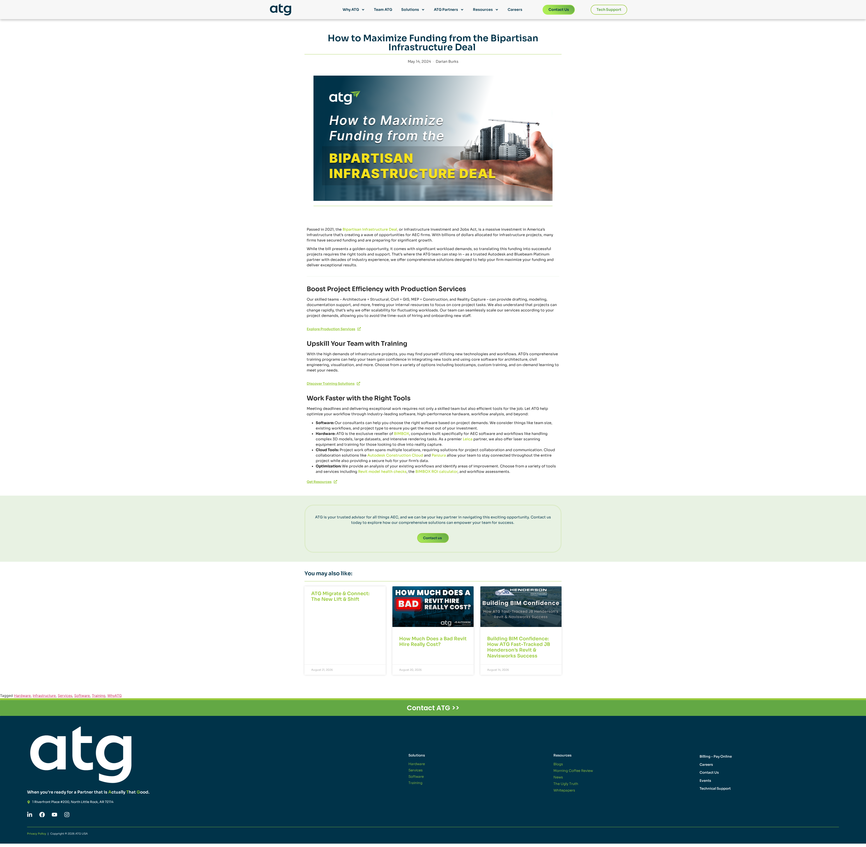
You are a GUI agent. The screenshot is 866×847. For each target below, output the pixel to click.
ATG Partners (446, 9)
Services (65, 695)
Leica (467, 439)
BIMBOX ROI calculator (436, 471)
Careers (515, 9)
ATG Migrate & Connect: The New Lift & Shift (340, 596)
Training (98, 695)
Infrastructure (44, 695)
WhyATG (114, 695)
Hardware (22, 695)
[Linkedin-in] (29, 814)
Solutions (410, 9)
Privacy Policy (36, 833)
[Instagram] (66, 814)
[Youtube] (54, 814)
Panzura (439, 455)
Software (82, 695)
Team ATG (383, 9)
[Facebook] (42, 814)
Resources (483, 9)
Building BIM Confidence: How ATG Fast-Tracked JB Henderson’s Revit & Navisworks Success (518, 647)
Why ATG (351, 9)
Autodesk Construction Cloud (395, 455)
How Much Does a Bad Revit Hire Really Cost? (433, 641)
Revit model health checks (382, 471)
